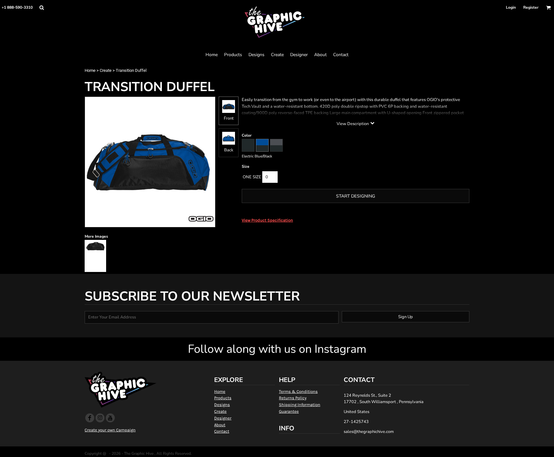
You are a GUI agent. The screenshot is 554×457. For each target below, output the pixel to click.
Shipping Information (299, 404)
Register (531, 7)
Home (90, 70)
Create (106, 70)
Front (229, 118)
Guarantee (289, 411)
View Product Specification (267, 220)
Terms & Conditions (298, 391)
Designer (222, 418)
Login (511, 7)
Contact (221, 431)
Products (222, 397)
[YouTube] (110, 417)
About (219, 424)
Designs (222, 404)
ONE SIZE (252, 177)
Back (228, 150)
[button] (41, 7)
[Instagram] (100, 417)
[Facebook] (89, 417)
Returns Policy (292, 397)
